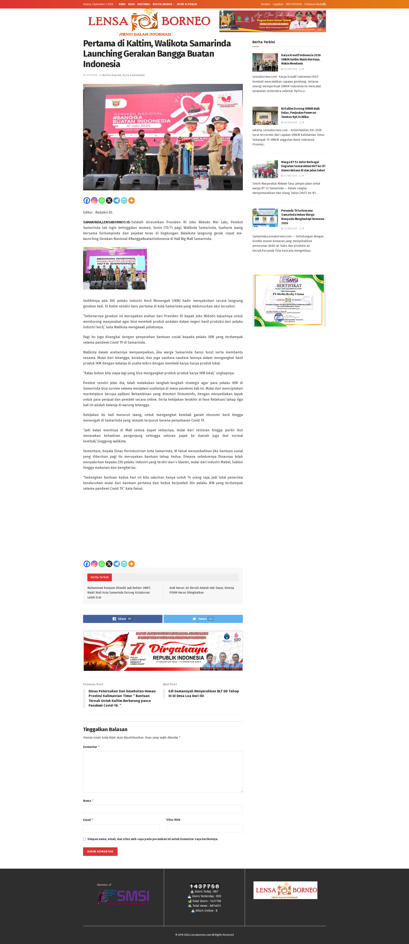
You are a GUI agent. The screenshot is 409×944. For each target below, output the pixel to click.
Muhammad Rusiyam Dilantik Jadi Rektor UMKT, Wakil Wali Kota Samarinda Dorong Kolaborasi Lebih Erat (119, 592)
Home (122, 4)
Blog (131, 4)
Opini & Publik (187, 4)
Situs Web (173, 820)
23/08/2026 (290, 228)
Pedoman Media (314, 4)
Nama (88, 801)
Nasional (143, 4)
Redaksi (265, 4)
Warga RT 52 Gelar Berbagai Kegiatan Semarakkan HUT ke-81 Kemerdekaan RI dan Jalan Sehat (303, 166)
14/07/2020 (90, 75)
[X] (109, 200)
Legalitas (278, 4)
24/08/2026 (290, 175)
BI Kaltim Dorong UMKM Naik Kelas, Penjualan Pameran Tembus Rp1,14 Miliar (300, 113)
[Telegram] (116, 200)
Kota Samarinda (133, 75)
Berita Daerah (162, 4)
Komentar (91, 747)
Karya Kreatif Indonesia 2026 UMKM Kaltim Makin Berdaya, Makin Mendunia (301, 59)
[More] (131, 200)
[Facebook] (87, 200)
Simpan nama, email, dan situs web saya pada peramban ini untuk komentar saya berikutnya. (152, 839)
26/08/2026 (290, 69)
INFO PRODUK (294, 4)
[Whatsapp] (101, 200)
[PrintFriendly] (124, 200)
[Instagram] (94, 200)
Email (88, 820)
